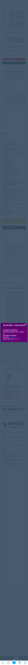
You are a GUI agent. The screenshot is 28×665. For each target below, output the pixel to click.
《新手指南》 (12, 337)
